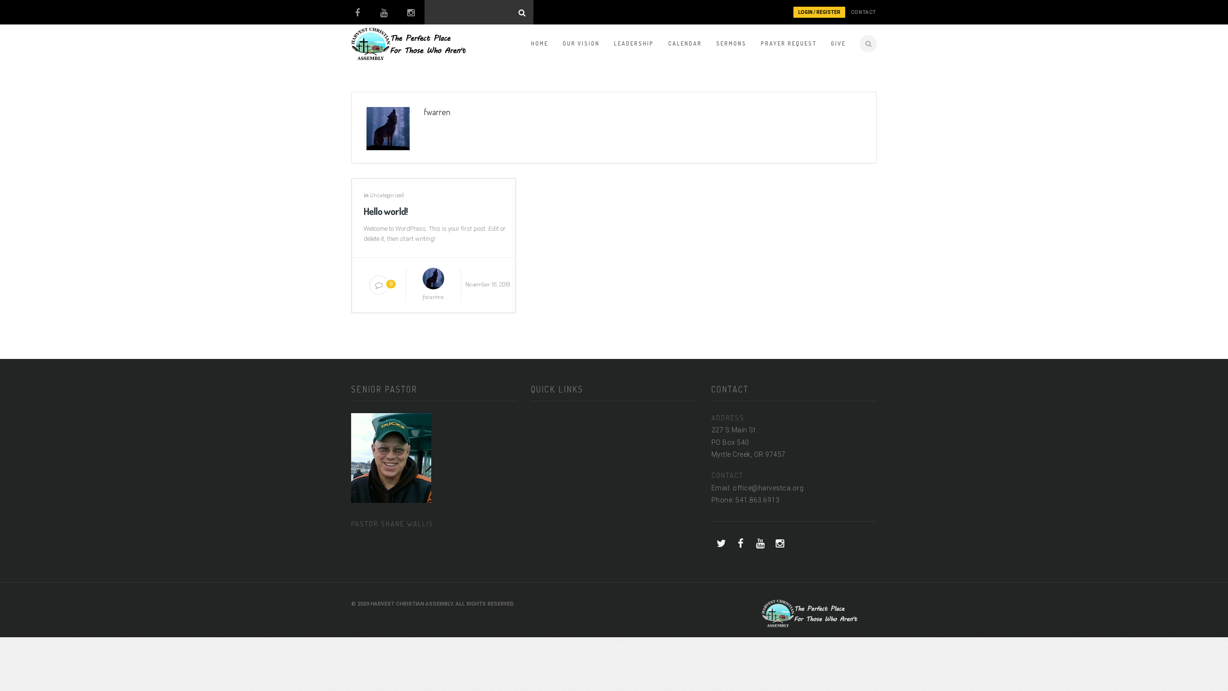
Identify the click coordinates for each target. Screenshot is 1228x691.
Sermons (731, 43)
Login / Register (819, 12)
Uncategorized (387, 195)
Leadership (634, 43)
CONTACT (863, 12)
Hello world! (386, 211)
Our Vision (581, 43)
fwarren (433, 296)
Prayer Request (788, 43)
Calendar (685, 43)
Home (539, 43)
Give (838, 43)
